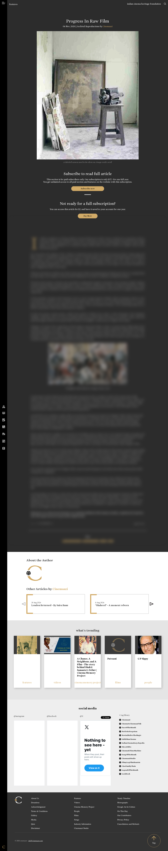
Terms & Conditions (39, 811)
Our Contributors (124, 815)
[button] (151, 604)
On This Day (122, 811)
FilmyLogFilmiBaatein (131, 762)
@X (81, 716)
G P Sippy (143, 658)
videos (57, 682)
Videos (77, 802)
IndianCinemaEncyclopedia (133, 743)
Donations (35, 802)
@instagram (19, 716)
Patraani (112, 658)
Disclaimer (35, 828)
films (118, 682)
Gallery (34, 815)
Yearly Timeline (123, 798)
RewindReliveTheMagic (131, 735)
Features (77, 798)
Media (33, 819)
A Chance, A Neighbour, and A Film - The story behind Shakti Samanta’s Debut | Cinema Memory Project (87, 667)
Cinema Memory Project (84, 806)
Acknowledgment (38, 806)
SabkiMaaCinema (129, 739)
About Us (35, 798)
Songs (76, 819)
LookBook (126, 774)
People (77, 811)
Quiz (33, 824)
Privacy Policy (123, 819)
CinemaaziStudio (129, 758)
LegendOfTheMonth (130, 770)
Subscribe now (88, 188)
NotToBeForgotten (129, 731)
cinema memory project (88, 682)
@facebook (51, 716)
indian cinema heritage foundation (144, 3)
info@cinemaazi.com (35, 840)
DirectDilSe (126, 747)
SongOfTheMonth (129, 755)
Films (76, 815)
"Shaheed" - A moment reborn (112, 605)
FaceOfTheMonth (129, 727)
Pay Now (87, 216)
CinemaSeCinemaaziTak (131, 724)
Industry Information (82, 824)
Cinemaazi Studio (81, 828)
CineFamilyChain (129, 766)
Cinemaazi (107, 26)
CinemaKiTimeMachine (131, 751)
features (13, 4)
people (148, 682)
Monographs (122, 802)
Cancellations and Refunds (128, 824)
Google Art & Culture (126, 806)
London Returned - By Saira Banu (49, 605)
